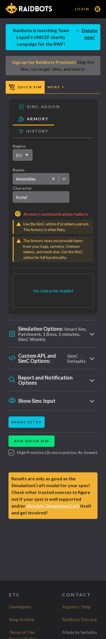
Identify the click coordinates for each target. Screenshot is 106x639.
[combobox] (15, 178)
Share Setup (26, 422)
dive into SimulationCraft (52, 505)
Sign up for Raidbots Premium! (44, 62)
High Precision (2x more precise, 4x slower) (57, 452)
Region (19, 146)
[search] (41, 197)
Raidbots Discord (79, 619)
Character (22, 188)
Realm (18, 169)
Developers (20, 606)
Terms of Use (22, 632)
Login (82, 9)
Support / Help (76, 606)
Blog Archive (21, 619)
